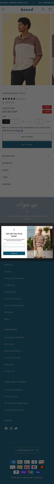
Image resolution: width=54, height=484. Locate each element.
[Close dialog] (51, 227)
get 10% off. (14, 253)
